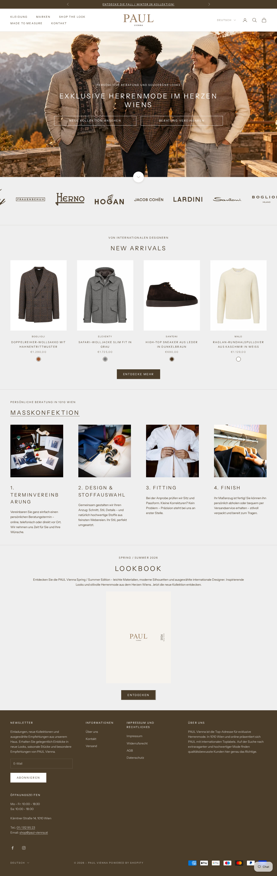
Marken (43, 16)
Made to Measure (26, 23)
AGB (130, 750)
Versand (91, 746)
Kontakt (59, 23)
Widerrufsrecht (137, 743)
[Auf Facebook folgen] (12, 848)
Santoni (172, 336)
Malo (238, 336)
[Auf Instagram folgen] (24, 848)
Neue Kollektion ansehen (95, 120)
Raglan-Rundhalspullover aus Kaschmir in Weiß (238, 344)
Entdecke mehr (138, 374)
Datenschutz (135, 758)
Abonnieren (28, 777)
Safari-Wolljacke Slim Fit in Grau (105, 344)
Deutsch (224, 20)
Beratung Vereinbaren (182, 120)
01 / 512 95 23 (26, 827)
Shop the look (72, 16)
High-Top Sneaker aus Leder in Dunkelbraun (172, 344)
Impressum (134, 736)
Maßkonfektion (45, 412)
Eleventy (105, 336)
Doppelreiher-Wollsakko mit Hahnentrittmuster (38, 344)
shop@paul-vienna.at (33, 832)
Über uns (92, 732)
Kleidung (18, 16)
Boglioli (38, 336)
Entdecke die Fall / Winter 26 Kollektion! (138, 4)
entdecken (138, 695)
